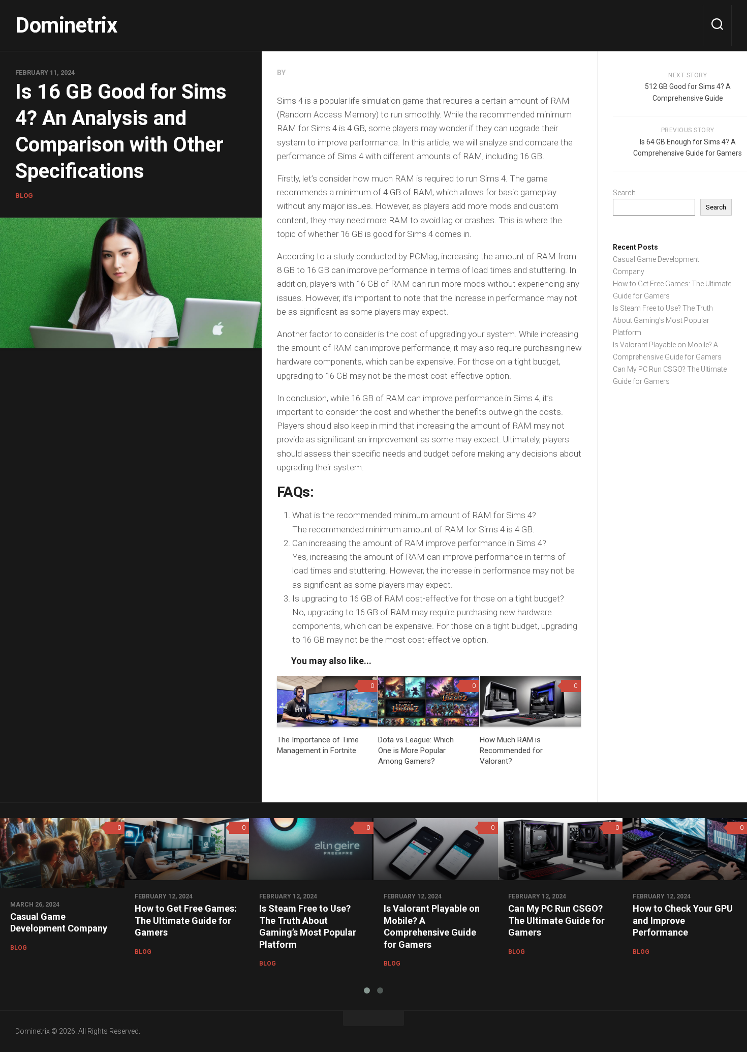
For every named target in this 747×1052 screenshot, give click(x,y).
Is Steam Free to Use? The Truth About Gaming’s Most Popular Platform (663, 320)
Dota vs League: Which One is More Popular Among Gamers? (416, 750)
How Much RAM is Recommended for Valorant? (511, 750)
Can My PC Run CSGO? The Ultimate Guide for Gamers (556, 920)
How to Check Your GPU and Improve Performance (683, 920)
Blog (24, 195)
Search (624, 193)
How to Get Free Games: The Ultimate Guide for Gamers (186, 920)
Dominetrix (66, 25)
